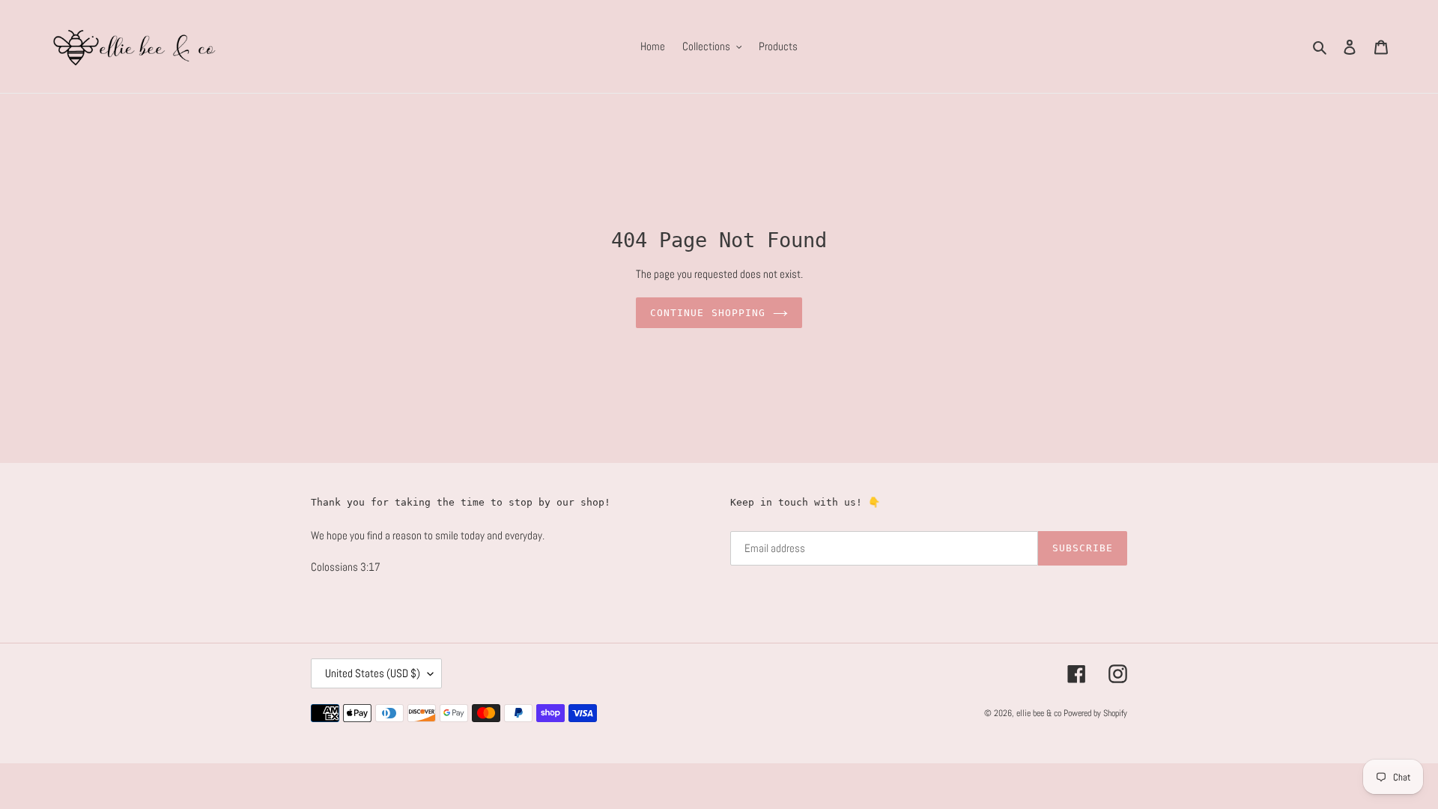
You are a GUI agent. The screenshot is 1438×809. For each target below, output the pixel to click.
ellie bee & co (1038, 713)
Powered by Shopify (1095, 713)
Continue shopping (707, 312)
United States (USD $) (372, 673)
